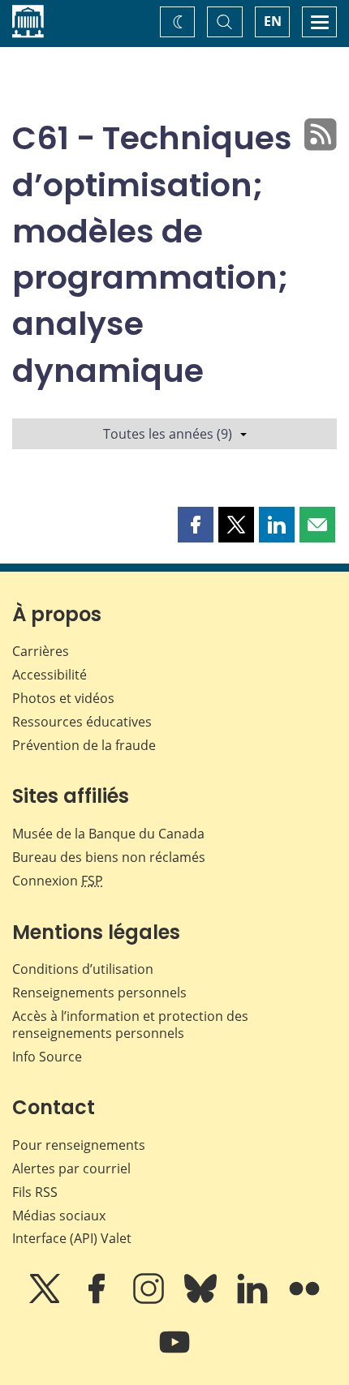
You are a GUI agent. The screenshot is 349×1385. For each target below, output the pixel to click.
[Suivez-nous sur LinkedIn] (254, 1300)
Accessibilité (49, 675)
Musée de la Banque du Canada (108, 834)
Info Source (47, 1057)
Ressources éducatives (82, 722)
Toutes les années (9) (167, 434)
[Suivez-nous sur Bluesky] (202, 1300)
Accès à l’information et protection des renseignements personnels (130, 1024)
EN (273, 21)
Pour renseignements (78, 1145)
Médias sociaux (59, 1215)
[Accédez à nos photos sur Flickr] (304, 1300)
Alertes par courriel (71, 1168)
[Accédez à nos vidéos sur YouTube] (174, 1353)
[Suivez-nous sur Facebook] (98, 1300)
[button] (195, 524)
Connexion (57, 881)
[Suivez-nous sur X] (46, 1300)
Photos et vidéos (63, 698)
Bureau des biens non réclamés (108, 857)
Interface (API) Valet (71, 1238)
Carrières (40, 651)
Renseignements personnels (99, 992)
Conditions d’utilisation (82, 969)
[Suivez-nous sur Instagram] (150, 1300)
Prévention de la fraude (84, 745)
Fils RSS (35, 1192)
